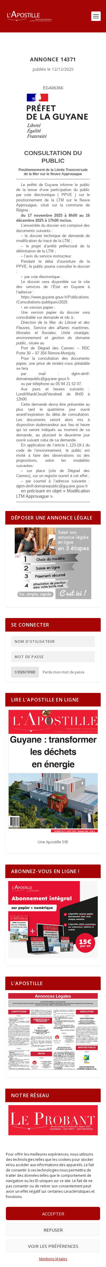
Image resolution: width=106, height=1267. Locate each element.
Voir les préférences (53, 1246)
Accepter (53, 1214)
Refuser (53, 1230)
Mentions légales (53, 1258)
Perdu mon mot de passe (64, 672)
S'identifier (25, 672)
